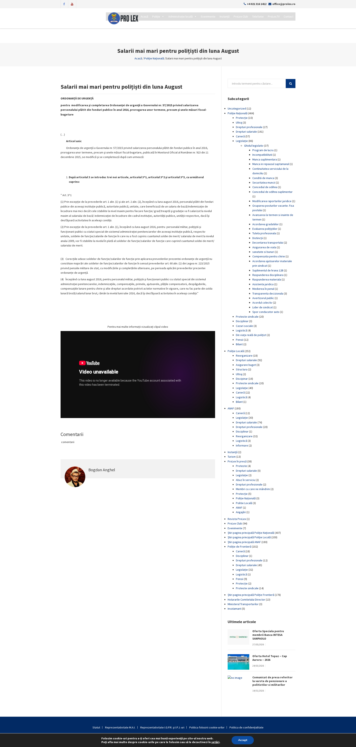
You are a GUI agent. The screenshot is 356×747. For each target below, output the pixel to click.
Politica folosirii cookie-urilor (207, 727)
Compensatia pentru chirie (268, 256)
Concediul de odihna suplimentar (272, 192)
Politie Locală (244, 503)
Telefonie (258, 16)
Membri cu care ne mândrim (253, 489)
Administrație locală (180, 16)
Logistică (241, 330)
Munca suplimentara (264, 159)
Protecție (242, 118)
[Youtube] (72, 4)
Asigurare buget (246, 365)
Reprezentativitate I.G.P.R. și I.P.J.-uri (162, 727)
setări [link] (215, 742)
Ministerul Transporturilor (243, 604)
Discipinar (242, 379)
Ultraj (239, 122)
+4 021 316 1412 (256, 4)
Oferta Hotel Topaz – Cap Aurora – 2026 (269, 658)
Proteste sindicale (247, 316)
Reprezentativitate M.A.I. (120, 727)
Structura (241, 369)
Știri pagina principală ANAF (244, 542)
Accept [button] (242, 740)
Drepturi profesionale (249, 127)
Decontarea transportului (267, 242)
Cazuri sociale (244, 326)
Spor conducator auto (265, 312)
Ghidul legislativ (253, 145)
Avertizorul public (263, 298)
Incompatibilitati (262, 155)
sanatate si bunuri (263, 252)
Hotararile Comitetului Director (246, 599)
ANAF (231, 408)
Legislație (242, 141)
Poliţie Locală (236, 351)
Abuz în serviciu (245, 480)
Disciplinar (242, 321)
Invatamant (234, 608)
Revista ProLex (237, 519)
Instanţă (233, 452)
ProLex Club (241, 16)
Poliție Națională (246, 498)
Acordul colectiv (262, 302)
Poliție (156, 16)
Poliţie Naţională (154, 58)
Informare (242, 445)
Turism (232, 456)
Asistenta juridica (263, 284)
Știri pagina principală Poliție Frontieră (251, 595)
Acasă (144, 16)
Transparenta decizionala (267, 293)
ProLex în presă (237, 461)
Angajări (241, 512)
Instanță (225, 16)
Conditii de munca (263, 178)
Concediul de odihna (264, 187)
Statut (96, 727)
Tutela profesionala (264, 233)
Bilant (239, 344)
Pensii (239, 340)
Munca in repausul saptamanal (270, 164)
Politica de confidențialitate (246, 727)
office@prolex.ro (283, 4)
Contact (288, 16)
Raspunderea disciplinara (267, 275)
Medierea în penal (263, 289)
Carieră (240, 136)
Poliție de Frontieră (239, 546)
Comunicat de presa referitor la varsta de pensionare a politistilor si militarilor (272, 681)
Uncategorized (237, 108)
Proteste (241, 466)
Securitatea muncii (263, 182)
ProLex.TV (274, 16)
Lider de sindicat (262, 307)
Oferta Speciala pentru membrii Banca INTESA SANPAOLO (268, 634)
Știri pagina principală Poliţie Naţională (251, 533)
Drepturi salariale (246, 131)
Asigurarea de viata (264, 247)
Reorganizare (244, 355)
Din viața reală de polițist (251, 335)
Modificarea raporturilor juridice (272, 201)
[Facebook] (64, 4)
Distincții (257, 238)
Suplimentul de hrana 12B (267, 270)
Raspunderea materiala (266, 279)
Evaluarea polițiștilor (264, 229)
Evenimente (208, 16)
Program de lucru (263, 150)
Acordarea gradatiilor (265, 224)
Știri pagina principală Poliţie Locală (249, 537)
